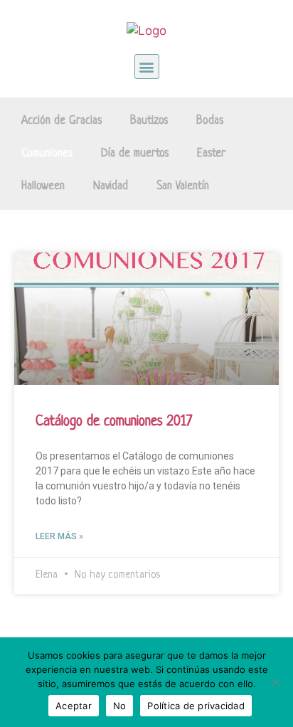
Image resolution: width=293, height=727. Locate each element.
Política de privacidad (196, 705)
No (120, 705)
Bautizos (149, 121)
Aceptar (73, 705)
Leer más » (59, 536)
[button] (146, 66)
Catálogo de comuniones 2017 (114, 422)
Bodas (209, 121)
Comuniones (47, 153)
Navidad (110, 186)
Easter (211, 153)
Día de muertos (135, 153)
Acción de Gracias (61, 121)
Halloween (43, 186)
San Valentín (182, 186)
